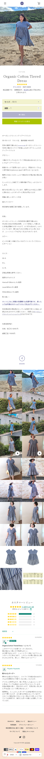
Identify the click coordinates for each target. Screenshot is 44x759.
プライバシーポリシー (26, 725)
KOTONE (27, 743)
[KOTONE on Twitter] (20, 737)
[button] (22, 84)
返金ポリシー (32, 721)
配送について (20, 721)
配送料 (26, 90)
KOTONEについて (32, 728)
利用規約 (13, 725)
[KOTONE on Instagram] (24, 737)
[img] (7, 638)
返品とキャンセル (28, 731)
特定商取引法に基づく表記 (14, 728)
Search (11, 721)
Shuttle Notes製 (21, 145)
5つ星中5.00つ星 (28, 607)
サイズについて (15, 731)
